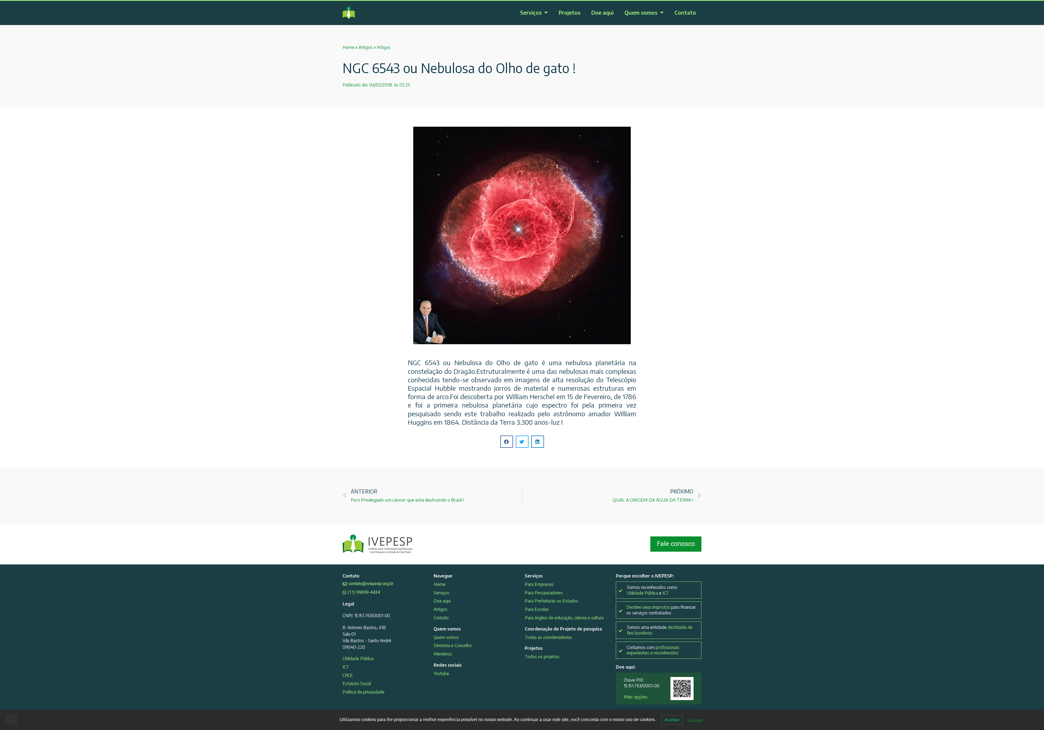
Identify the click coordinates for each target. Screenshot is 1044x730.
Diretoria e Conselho (453, 645)
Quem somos (640, 12)
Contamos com (653, 650)
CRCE (348, 675)
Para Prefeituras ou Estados (551, 601)
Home (348, 47)
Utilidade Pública (358, 658)
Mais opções (636, 697)
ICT (346, 667)
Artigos (365, 47)
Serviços (531, 12)
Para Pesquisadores (544, 592)
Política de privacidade (363, 692)
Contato (685, 12)
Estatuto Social (357, 683)
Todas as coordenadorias (548, 637)
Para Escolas (537, 609)
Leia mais (695, 719)
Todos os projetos (542, 656)
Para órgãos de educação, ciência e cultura (564, 617)
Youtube (441, 673)
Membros (443, 654)
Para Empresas (539, 584)
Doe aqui (602, 12)
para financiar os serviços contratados (661, 610)
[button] (506, 442)
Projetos (569, 12)
